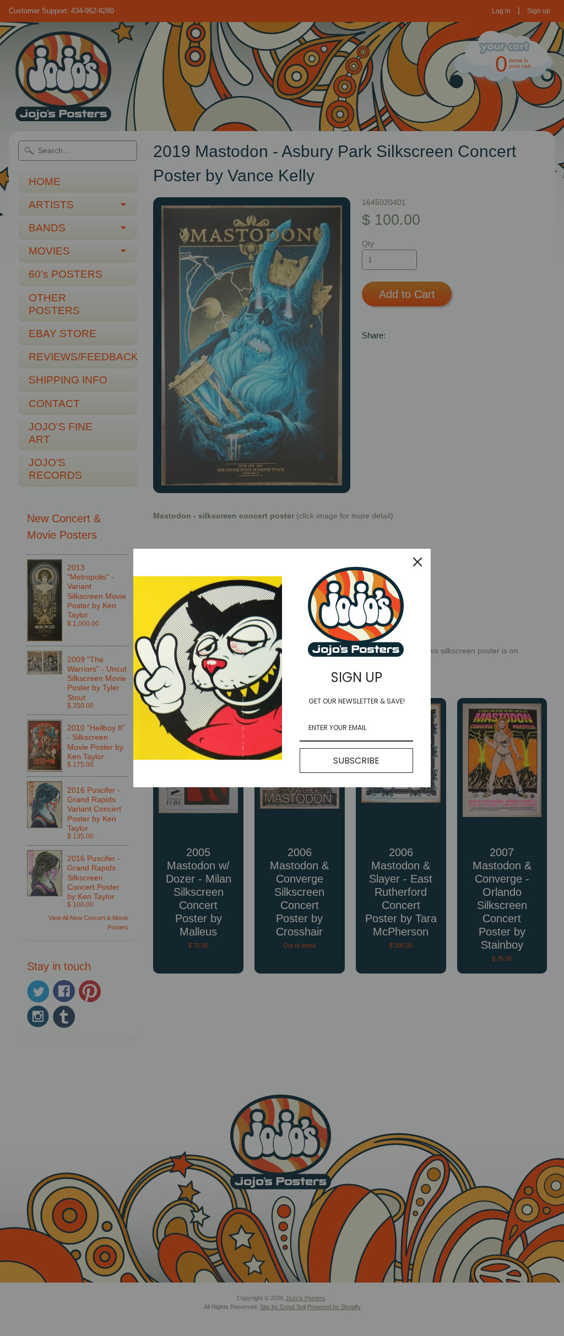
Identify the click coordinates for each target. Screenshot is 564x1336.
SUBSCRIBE (356, 760)
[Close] (417, 562)
